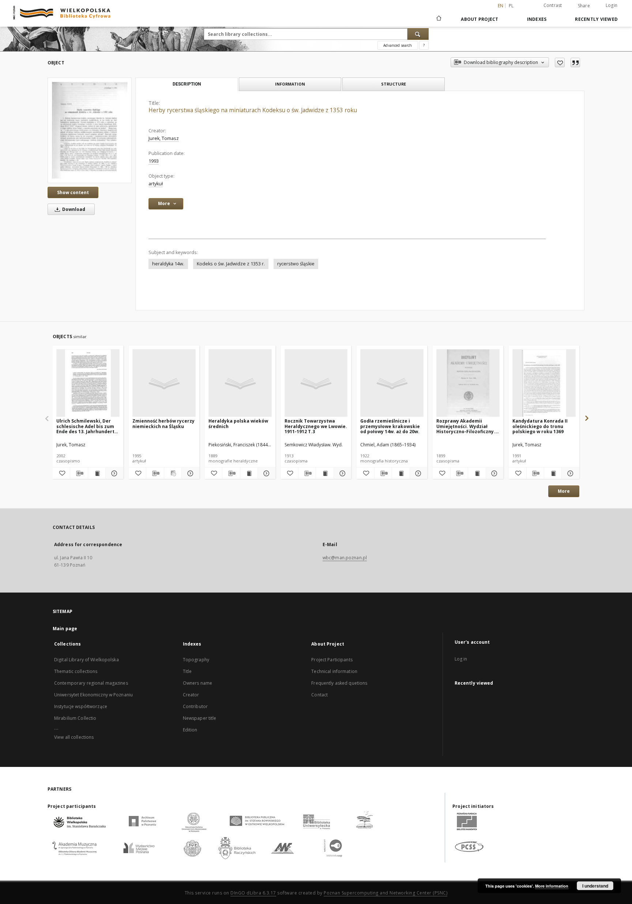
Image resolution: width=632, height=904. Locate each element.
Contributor (195, 706)
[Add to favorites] (560, 62)
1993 (153, 161)
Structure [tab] (393, 84)
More (564, 491)
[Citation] (575, 62)
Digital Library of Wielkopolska (86, 660)
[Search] (418, 34)
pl (511, 5)
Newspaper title (200, 718)
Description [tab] (187, 84)
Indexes (537, 19)
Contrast (552, 5)
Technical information (334, 671)
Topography (196, 660)
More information (551, 886)
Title (187, 671)
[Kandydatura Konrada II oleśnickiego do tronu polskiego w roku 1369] (544, 383)
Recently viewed (596, 19)
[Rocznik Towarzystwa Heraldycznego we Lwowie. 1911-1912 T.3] (316, 383)
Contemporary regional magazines (91, 683)
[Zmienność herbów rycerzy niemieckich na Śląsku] (164, 383)
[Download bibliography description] (78, 473)
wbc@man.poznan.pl (345, 558)
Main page (65, 628)
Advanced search (397, 45)
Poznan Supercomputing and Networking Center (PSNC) (385, 893)
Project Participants (331, 660)
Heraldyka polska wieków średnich (238, 423)
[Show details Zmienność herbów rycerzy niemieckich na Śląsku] (189, 473)
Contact (319, 695)
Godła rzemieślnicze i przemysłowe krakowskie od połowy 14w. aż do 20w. (390, 426)
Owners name (197, 683)
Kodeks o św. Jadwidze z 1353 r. (231, 264)
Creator (191, 695)
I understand (595, 885)
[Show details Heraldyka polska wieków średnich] (265, 473)
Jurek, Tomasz (163, 138)
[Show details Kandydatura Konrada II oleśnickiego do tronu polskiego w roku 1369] (569, 473)
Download (73, 209)
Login (611, 5)
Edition (190, 730)
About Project (479, 19)
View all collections (74, 737)
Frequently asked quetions (339, 683)
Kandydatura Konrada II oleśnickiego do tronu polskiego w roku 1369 (540, 426)
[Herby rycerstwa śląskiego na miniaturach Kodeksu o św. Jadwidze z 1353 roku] (90, 130)
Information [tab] (290, 84)
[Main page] (438, 19)
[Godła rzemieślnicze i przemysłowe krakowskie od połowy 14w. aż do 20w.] (392, 383)
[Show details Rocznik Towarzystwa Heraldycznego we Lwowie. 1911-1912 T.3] (341, 473)
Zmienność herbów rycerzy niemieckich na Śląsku (163, 423)
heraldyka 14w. (168, 264)
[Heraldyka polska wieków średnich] (240, 383)
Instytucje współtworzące (80, 706)
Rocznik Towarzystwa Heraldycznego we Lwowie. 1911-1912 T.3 (316, 426)
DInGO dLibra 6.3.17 (253, 893)
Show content (73, 192)
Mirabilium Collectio (75, 718)
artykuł (155, 184)
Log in (461, 659)
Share (584, 6)
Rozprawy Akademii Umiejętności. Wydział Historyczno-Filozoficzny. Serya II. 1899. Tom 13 (465, 426)
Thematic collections (75, 671)
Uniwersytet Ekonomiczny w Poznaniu (93, 695)
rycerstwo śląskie (296, 264)
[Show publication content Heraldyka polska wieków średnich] (248, 473)
